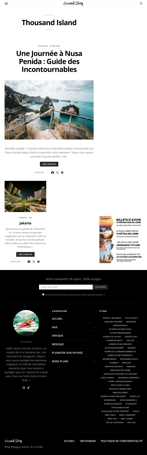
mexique (132, 366)
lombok (114, 363)
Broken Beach (121, 325)
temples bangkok (113, 404)
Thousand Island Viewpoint (115, 411)
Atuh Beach (132, 318)
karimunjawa (110, 359)
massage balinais (114, 366)
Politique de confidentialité (121, 441)
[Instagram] (24, 388)
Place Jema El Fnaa (121, 385)
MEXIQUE (58, 344)
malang (127, 363)
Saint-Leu (135, 396)
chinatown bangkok (121, 333)
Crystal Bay (131, 336)
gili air (131, 340)
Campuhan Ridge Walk (120, 329)
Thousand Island (121, 407)
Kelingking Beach (129, 359)
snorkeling (110, 400)
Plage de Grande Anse (120, 389)
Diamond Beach (115, 340)
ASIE (55, 327)
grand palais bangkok (121, 344)
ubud (136, 411)
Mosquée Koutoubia (121, 370)
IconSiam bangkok (115, 348)
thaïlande (132, 404)
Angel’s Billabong (112, 318)
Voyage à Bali (55, 46)
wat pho (113, 419)
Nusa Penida (43, 46)
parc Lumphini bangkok (121, 381)
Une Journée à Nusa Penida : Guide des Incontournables (49, 61)
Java (30, 218)
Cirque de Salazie (112, 336)
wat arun (110, 415)
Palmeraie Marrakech (129, 377)
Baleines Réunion (114, 322)
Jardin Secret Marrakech (121, 355)
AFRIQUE (57, 335)
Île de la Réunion (115, 422)
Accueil (57, 318)
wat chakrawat (128, 415)
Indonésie (23, 218)
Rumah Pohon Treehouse (114, 396)
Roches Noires (121, 392)
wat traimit (127, 419)
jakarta (132, 348)
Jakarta (25, 223)
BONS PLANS (60, 361)
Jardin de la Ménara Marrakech (121, 351)
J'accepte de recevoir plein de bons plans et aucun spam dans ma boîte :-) (75, 295)
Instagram (88, 441)
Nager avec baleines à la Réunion (121, 374)
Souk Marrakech (129, 400)
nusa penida (108, 377)
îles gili (132, 422)
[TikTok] (28, 388)
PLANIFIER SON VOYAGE (67, 352)
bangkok (131, 322)
